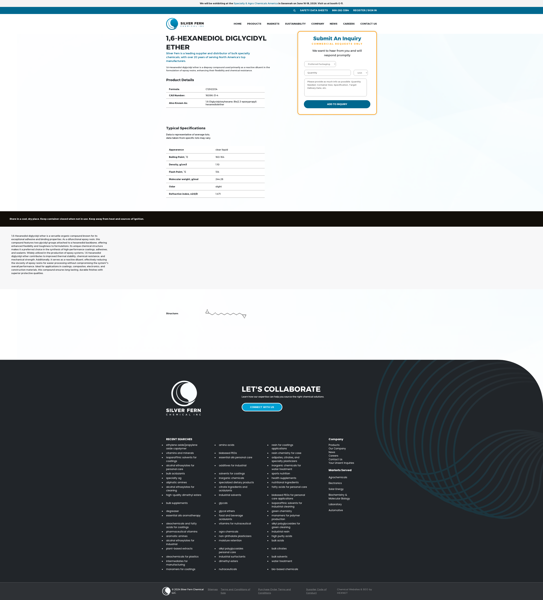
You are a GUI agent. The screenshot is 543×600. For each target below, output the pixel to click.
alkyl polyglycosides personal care (231, 550)
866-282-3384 (340, 10)
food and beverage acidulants (231, 517)
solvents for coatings (232, 473)
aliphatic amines (176, 482)
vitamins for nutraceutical (235, 523)
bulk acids (278, 540)
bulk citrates (279, 548)
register (359, 10)
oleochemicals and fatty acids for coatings (181, 525)
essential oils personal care (235, 457)
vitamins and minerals (180, 453)
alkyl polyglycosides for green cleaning (286, 525)
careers (349, 23)
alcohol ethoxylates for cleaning (180, 488)
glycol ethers (227, 511)
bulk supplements (177, 503)
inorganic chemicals (231, 478)
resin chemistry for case (286, 453)
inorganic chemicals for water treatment (286, 467)
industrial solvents (230, 495)
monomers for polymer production (286, 517)
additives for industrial (232, 465)
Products (334, 445)
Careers (333, 455)
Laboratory (335, 504)
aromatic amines (177, 536)
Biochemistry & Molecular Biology (339, 496)
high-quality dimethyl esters (183, 495)
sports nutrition (281, 473)
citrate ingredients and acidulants (233, 488)
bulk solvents (279, 556)
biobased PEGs (228, 453)
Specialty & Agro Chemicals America (256, 3)
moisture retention (230, 540)
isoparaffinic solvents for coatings (181, 459)
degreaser (172, 511)
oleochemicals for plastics (182, 556)
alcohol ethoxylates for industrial (180, 542)
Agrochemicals (338, 477)
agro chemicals (228, 531)
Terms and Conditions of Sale (235, 591)
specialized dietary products (236, 482)
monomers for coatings (180, 569)
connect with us (262, 407)
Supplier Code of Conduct (316, 591)
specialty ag (173, 478)
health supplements (284, 478)
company (317, 23)
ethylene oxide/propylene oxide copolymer (181, 446)
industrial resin (280, 531)
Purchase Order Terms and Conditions (274, 591)
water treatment (282, 561)
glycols (223, 503)
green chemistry (282, 511)
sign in (372, 10)
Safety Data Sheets (314, 10)
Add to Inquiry (337, 104)
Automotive (336, 510)
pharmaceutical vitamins (181, 531)
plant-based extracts (179, 548)
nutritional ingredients (285, 482)
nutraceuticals (228, 569)
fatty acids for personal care (289, 487)
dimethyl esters (228, 561)
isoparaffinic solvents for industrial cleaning (287, 504)
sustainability (295, 23)
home (238, 23)
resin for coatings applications (282, 446)
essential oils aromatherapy (183, 515)
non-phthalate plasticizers (235, 536)
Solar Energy (336, 489)
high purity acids (282, 536)
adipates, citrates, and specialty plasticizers (285, 459)
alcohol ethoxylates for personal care (180, 467)
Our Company (337, 448)
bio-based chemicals (285, 569)
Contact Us (335, 459)
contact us (368, 23)
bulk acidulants (175, 473)
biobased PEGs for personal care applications (288, 496)
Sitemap (213, 589)
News (332, 452)
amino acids (226, 445)
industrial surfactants (232, 556)
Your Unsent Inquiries (341, 463)
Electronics (335, 483)
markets (273, 23)
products (254, 23)
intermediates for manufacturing (177, 563)
